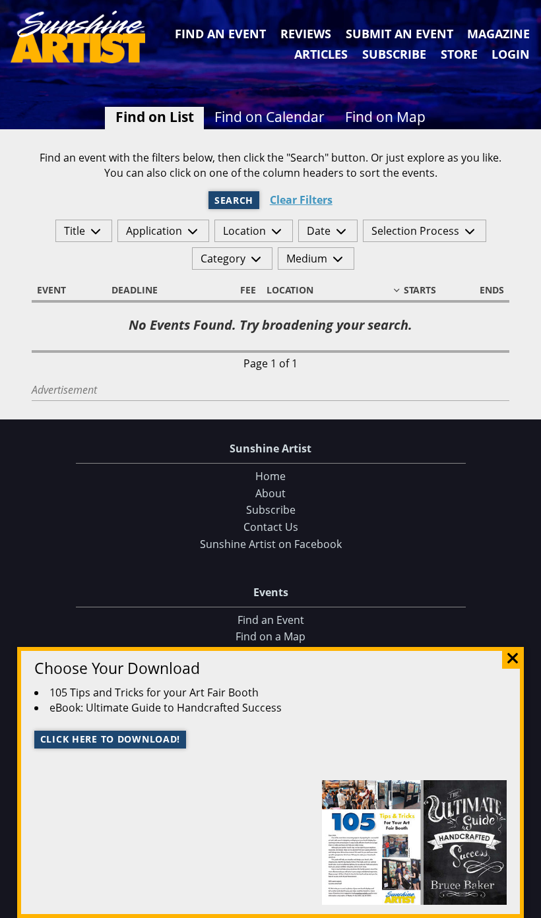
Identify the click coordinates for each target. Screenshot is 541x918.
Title (74, 231)
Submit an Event (399, 34)
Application (154, 231)
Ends (492, 290)
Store (459, 54)
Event (51, 290)
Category (223, 258)
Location (244, 231)
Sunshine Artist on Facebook (271, 544)
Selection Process (415, 231)
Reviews (305, 34)
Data (526, 906)
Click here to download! (110, 739)
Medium (306, 258)
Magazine (498, 34)
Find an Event (220, 34)
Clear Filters (301, 200)
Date (319, 231)
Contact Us (270, 527)
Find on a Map (270, 636)
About (270, 493)
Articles (321, 54)
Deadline (134, 290)
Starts (420, 290)
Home (270, 476)
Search (233, 200)
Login (511, 54)
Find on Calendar (269, 116)
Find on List (154, 116)
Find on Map (385, 116)
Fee (248, 290)
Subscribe (394, 54)
